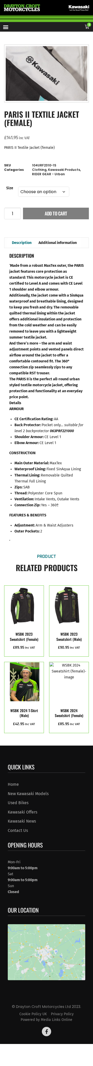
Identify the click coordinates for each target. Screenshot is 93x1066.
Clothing (39, 169)
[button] (5, 27)
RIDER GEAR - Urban (48, 174)
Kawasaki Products (64, 169)
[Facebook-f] (46, 1031)
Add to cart (56, 213)
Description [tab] (22, 243)
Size (9, 188)
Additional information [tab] (57, 243)
